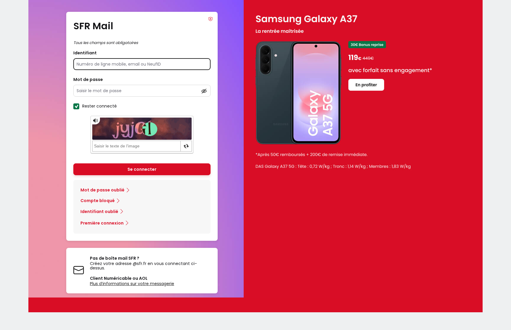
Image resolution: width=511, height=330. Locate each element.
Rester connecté (99, 106)
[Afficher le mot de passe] (204, 91)
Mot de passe (88, 79)
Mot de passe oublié (102, 190)
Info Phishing (210, 19)
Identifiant (85, 53)
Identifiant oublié (99, 211)
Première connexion (102, 223)
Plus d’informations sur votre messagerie (132, 284)
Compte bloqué (97, 201)
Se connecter (141, 169)
